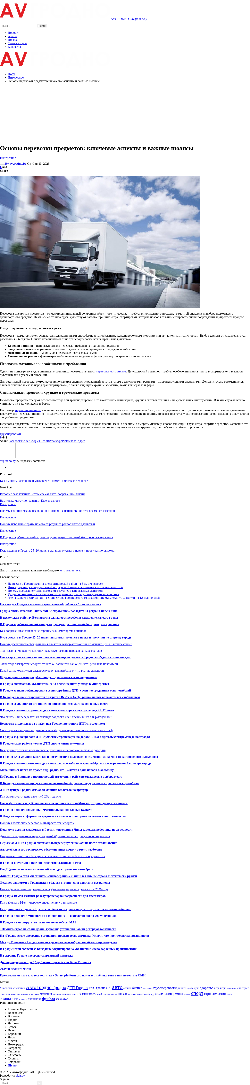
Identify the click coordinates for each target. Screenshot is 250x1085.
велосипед (148, 988)
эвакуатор (62, 998)
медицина (66, 994)
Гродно (59, 987)
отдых (114, 993)
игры (223, 987)
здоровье (206, 988)
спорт (197, 993)
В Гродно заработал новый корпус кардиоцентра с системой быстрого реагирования (59, 624)
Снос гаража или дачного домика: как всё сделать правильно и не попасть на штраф (56, 730)
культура (35, 994)
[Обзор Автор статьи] (8, 457)
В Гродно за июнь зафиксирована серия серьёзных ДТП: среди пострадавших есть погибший (65, 690)
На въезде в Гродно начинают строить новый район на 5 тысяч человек (55, 583)
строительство (215, 994)
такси (229, 994)
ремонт (178, 994)
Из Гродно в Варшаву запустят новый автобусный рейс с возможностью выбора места (61, 776)
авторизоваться (70, 570)
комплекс (66, 955)
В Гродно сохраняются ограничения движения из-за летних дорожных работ (54, 703)
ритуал (187, 994)
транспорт (34, 998)
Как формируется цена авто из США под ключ (31, 796)
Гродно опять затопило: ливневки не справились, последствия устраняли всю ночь (63, 594)
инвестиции (232, 988)
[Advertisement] (125, 113)
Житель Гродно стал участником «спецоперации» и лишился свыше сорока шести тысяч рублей (68, 876)
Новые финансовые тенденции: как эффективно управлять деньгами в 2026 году (54, 889)
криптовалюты (23, 994)
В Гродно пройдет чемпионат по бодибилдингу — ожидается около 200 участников (58, 915)
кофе (13, 994)
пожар (122, 993)
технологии (9, 999)
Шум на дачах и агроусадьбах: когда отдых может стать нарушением (48, 677)
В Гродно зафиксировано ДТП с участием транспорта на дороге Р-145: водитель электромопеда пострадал (75, 736)
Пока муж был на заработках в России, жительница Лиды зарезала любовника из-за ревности (66, 829)
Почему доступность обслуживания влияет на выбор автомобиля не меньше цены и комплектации (66, 644)
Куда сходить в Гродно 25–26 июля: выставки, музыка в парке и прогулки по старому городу (65, 637)
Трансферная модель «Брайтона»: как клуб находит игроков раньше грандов (51, 650)
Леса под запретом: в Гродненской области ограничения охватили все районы (55, 882)
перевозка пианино (28, 410)
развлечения (162, 993)
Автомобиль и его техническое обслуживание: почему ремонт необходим (51, 849)
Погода (13, 39)
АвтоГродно (39, 987)
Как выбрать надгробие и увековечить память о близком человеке (44, 480)
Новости (13, 32)
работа (148, 994)
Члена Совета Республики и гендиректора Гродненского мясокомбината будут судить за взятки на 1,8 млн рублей (84, 597)
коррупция (5, 994)
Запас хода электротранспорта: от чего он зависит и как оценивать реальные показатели (59, 664)
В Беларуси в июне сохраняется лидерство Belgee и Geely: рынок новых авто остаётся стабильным (70, 697)
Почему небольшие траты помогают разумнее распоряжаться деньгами (55, 590)
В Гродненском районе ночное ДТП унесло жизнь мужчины (42, 743)
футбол (48, 998)
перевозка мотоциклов (111, 371)
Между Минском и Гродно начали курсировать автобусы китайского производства (58, 942)
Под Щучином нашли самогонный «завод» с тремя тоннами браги (47, 869)
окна (107, 994)
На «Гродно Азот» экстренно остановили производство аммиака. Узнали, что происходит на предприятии (74, 935)
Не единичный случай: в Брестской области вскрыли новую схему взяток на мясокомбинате (65, 909)
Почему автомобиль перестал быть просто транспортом (37, 823)
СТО (108, 988)
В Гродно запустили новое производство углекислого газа (40, 862)
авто (117, 987)
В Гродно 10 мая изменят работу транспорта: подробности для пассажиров (53, 896)
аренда (127, 987)
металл (75, 994)
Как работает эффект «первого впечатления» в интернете (38, 902)
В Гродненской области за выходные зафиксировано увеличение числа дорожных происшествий (68, 949)
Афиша (12, 36)
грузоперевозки (10, 434)
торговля (23, 999)
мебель (57, 993)
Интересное (8, 157)
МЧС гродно (96, 987)
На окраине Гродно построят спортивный (30, 955)
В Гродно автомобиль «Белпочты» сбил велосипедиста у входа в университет (54, 683)
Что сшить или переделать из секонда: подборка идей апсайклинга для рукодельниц (56, 717)
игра (216, 987)
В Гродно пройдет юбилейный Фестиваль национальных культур (46, 809)
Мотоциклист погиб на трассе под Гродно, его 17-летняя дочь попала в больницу (57, 770)
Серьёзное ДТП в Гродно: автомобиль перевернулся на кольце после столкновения (58, 842)
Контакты (14, 46)
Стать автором (17, 43)
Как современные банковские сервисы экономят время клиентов (43, 630)
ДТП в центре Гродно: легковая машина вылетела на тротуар (44, 789)
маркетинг (46, 993)
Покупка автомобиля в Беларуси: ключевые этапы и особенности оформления (52, 856)
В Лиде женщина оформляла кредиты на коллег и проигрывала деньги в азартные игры (63, 816)
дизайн (190, 988)
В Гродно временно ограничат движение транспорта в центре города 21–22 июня (57, 710)
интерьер (243, 987)
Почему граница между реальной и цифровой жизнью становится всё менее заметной (65, 587)
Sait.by (20, 1075)
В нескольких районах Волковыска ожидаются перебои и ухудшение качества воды (59, 617)
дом (196, 987)
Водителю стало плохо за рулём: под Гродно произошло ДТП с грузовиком (52, 723)
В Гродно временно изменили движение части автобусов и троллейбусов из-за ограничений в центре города (75, 763)
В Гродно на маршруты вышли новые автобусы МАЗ (38, 922)
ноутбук (100, 994)
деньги (182, 987)
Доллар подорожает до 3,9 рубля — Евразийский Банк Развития (45, 962)
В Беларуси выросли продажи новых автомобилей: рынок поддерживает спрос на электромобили (69, 783)
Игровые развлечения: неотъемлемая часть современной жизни (42, 494)
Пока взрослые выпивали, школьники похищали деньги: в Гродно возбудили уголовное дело (65, 657)
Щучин (13, 1065)
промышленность (136, 994)
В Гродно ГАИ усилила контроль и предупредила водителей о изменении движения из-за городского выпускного (79, 756)
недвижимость (87, 993)
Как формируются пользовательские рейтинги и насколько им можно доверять (52, 750)
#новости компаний (12, 987)
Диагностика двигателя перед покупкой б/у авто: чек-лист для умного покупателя (55, 836)
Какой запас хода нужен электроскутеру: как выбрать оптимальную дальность (52, 670)
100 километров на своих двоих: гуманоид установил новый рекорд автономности (58, 929)
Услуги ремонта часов (15, 968)
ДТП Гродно (77, 987)
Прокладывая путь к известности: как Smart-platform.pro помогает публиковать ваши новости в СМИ (73, 975)
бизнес (137, 988)
